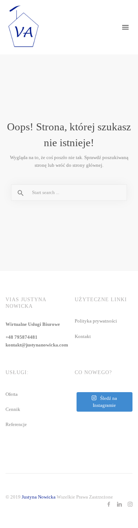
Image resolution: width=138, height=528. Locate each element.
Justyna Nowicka (39, 497)
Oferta (12, 394)
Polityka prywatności (96, 321)
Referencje (16, 424)
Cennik (13, 409)
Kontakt (83, 336)
